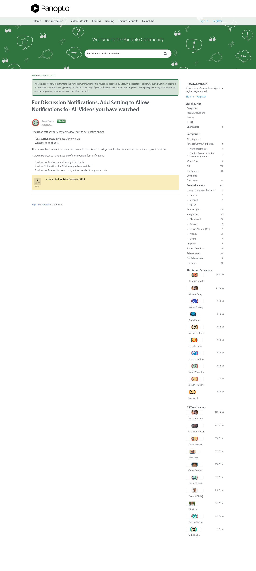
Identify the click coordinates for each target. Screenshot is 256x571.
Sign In (204, 21)
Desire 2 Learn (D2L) (206, 229)
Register (217, 21)
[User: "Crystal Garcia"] (194, 340)
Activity (190, 117)
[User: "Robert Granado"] (195, 275)
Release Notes (205, 253)
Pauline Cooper (195, 522)
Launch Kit (148, 21)
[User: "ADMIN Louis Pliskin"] (195, 379)
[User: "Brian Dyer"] (192, 451)
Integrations (205, 214)
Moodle (206, 234)
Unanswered (205, 127)
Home (37, 21)
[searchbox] (128, 53)
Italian (193, 205)
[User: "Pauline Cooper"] (195, 516)
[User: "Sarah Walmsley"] (195, 366)
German (206, 200)
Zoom (206, 238)
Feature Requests (128, 21)
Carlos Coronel (195, 470)
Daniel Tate (193, 320)
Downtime (192, 175)
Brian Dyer (193, 457)
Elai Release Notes (205, 258)
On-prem (205, 243)
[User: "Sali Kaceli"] (192, 392)
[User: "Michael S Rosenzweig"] (195, 327)
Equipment (205, 180)
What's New (205, 161)
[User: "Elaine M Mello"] (195, 477)
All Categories (193, 139)
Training (109, 21)
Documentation (54, 21)
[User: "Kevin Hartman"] (195, 438)
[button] (36, 183)
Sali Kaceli (193, 398)
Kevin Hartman (195, 444)
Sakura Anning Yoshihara (196, 307)
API (205, 166)
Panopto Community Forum (205, 144)
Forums (96, 21)
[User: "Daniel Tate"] (193, 314)
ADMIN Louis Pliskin (196, 385)
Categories (192, 108)
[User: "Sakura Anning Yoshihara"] (195, 301)
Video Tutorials (79, 21)
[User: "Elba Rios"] (192, 503)
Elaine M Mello (195, 483)
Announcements (206, 148)
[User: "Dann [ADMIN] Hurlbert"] (195, 490)
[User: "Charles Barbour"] (195, 426)
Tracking (49, 179)
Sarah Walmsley (196, 372)
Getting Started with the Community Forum (206, 155)
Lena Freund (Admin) (196, 359)
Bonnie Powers (48, 121)
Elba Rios (192, 509)
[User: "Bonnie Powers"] (35, 122)
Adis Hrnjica (194, 535)
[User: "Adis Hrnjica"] (193, 529)
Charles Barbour (196, 431)
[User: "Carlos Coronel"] (194, 464)
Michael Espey (195, 294)
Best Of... (191, 122)
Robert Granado (196, 281)
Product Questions (205, 248)
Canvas (206, 224)
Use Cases (205, 263)
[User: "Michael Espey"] (194, 288)
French (206, 195)
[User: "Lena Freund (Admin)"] (195, 353)
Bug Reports (205, 171)
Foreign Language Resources (205, 190)
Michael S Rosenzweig (196, 333)
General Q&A (205, 209)
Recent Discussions (196, 113)
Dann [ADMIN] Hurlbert (196, 496)
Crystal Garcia (195, 346)
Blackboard (206, 219)
